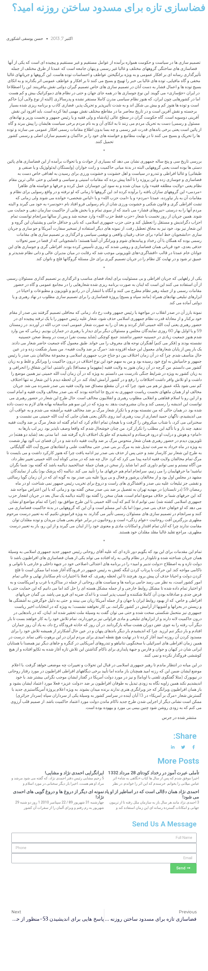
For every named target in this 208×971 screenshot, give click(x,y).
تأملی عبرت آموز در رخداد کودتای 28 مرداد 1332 (153, 772)
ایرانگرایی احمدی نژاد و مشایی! (74, 772)
